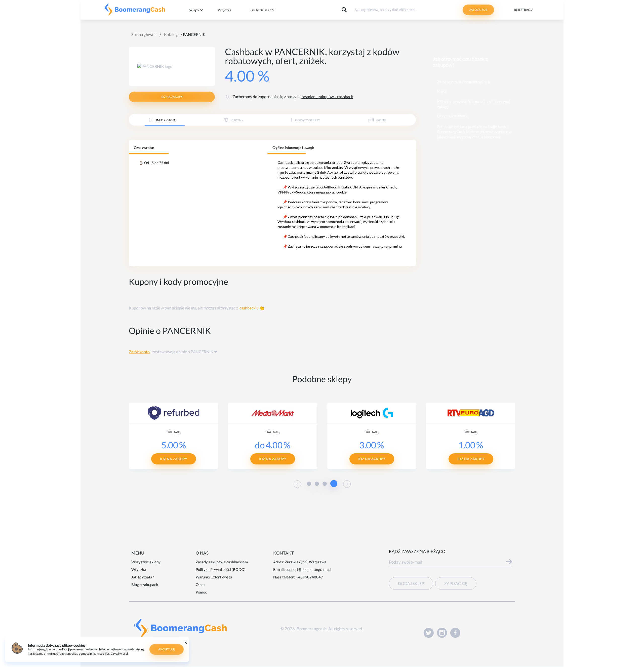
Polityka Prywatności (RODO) (221, 569)
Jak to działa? (260, 10)
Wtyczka (224, 10)
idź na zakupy (172, 97)
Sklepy (194, 10)
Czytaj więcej (119, 653)
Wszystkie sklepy (145, 562)
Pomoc (201, 592)
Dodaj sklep (411, 583)
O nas (200, 584)
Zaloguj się (478, 10)
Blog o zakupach (144, 584)
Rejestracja (523, 10)
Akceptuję (166, 649)
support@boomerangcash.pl (308, 569)
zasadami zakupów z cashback (327, 96)
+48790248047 (309, 577)
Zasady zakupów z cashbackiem (222, 562)
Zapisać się (455, 583)
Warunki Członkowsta (214, 577)
